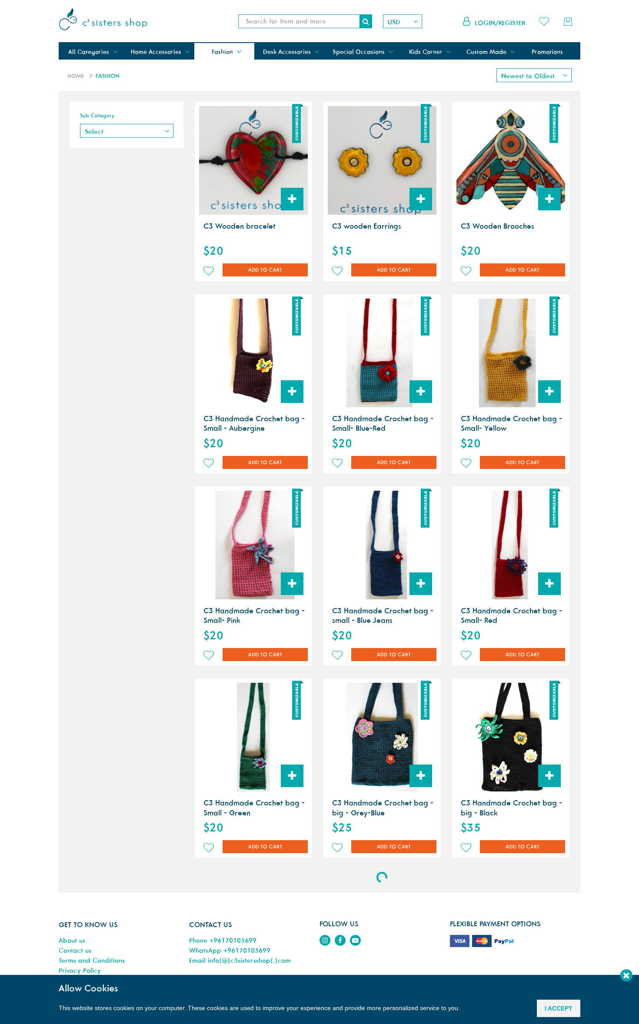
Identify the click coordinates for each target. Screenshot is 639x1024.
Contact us (75, 950)
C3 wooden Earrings (366, 226)
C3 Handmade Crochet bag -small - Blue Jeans (382, 615)
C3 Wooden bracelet (239, 226)
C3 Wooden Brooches (497, 226)
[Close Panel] (626, 975)
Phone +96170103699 (222, 940)
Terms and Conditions (92, 960)
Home (75, 76)
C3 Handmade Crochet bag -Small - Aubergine (254, 423)
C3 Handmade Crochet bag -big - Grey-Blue (382, 807)
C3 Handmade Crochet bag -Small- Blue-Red (382, 423)
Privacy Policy (80, 970)
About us (72, 940)
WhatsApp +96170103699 (229, 950)
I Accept (558, 1008)
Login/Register (500, 23)
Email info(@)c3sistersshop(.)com (240, 960)
